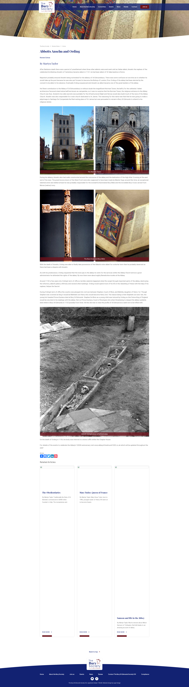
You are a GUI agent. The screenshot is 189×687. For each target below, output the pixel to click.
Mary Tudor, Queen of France (93, 492)
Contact (134, 7)
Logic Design (116, 683)
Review (126, 7)
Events (111, 7)
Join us (144, 7)
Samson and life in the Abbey (130, 618)
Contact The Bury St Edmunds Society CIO (122, 674)
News (118, 7)
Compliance (145, 674)
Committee (102, 7)
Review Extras (45, 57)
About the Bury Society (87, 7)
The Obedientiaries (51, 492)
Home (74, 7)
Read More (46, 632)
